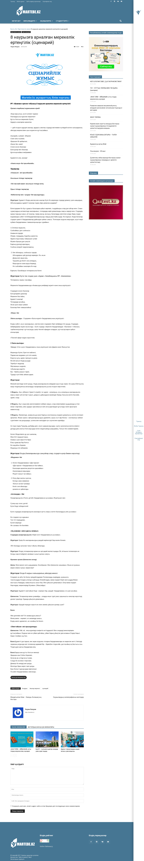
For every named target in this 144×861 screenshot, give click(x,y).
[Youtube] (121, 1)
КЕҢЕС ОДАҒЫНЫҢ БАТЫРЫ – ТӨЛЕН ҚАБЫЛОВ (103, 136)
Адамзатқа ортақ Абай (98, 144)
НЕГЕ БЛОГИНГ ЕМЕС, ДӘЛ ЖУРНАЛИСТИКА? (106, 81)
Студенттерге (62, 21)
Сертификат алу (47, 1)
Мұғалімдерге (29, 21)
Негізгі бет (16, 21)
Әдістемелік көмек (24, 29)
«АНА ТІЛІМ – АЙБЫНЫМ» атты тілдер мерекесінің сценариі (103, 98)
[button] (120, 20)
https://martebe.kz (29, 712)
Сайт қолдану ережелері (33, 1)
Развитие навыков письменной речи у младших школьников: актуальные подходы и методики (106, 108)
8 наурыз (24, 688)
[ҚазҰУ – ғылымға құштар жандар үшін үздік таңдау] (47, 739)
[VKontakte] (118, 1)
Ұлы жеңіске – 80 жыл (97, 151)
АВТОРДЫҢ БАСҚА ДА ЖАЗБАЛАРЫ (41, 727)
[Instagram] (114, 1)
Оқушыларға (45, 21)
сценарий (45, 688)
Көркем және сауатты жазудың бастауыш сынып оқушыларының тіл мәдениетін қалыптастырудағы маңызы (104, 126)
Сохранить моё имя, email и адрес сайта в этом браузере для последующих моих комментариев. (46, 806)
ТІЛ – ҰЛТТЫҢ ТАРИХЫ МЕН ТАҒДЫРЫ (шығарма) (103, 89)
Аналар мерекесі (35, 688)
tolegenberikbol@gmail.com (62, 846)
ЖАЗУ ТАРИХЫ (95, 117)
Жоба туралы (20, 1)
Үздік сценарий (26, 32)
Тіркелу (12, 1)
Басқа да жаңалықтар (19, 677)
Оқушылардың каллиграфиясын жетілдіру (68, 697)
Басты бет (13, 29)
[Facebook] (111, 1)
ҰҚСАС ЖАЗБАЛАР (18, 727)
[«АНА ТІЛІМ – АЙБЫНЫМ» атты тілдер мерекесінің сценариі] (21, 739)
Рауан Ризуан (15, 46)
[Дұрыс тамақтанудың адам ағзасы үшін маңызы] (72, 739)
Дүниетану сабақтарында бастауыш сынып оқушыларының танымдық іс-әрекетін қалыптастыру (105, 160)
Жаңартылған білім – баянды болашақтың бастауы (25, 698)
